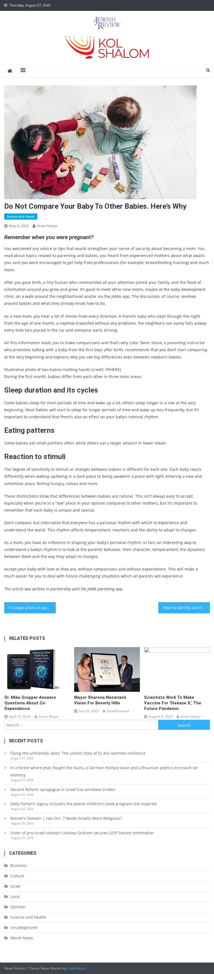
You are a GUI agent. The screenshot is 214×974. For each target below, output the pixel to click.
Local (15, 896)
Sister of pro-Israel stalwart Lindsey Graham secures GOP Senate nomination (82, 832)
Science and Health (21, 216)
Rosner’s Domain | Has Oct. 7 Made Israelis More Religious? (66, 818)
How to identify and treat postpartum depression (186, 607)
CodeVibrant (76, 968)
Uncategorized (23, 927)
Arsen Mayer (47, 225)
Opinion (17, 906)
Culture (17, 875)
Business (18, 865)
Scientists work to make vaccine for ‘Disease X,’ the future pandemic (172, 703)
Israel (15, 886)
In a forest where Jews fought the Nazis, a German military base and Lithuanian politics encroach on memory (104, 771)
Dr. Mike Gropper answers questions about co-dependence (30, 703)
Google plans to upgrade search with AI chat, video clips (33, 607)
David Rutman (118, 711)
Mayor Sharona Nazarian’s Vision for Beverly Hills (100, 700)
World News (21, 937)
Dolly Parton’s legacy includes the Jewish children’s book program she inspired (83, 803)
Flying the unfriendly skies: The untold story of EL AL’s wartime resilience (77, 753)
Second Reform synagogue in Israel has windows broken (63, 789)
